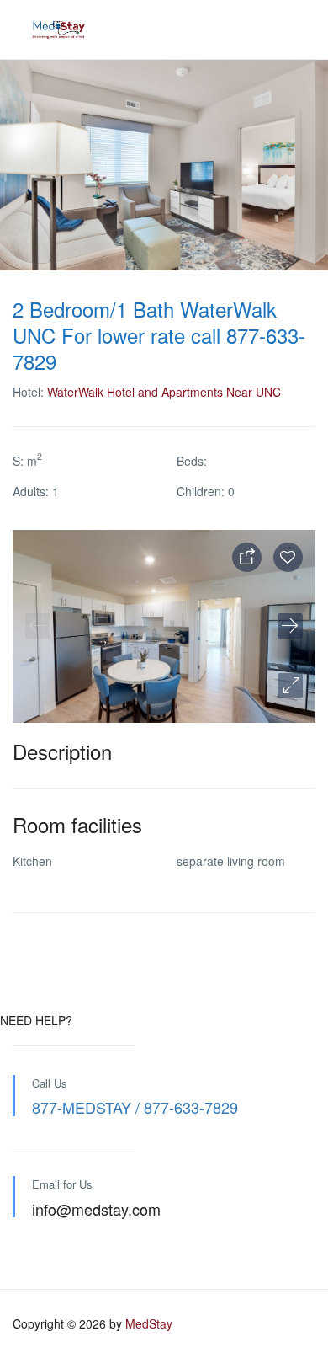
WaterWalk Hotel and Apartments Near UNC (164, 391)
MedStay (148, 1323)
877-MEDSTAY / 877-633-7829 (135, 1107)
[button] (290, 685)
